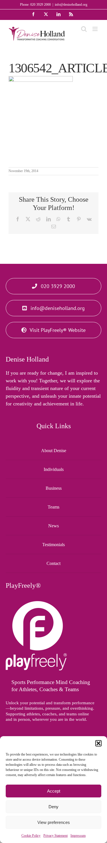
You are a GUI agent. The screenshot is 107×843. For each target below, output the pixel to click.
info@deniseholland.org (71, 5)
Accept (53, 791)
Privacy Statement (55, 836)
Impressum (78, 836)
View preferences (53, 822)
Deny (53, 806)
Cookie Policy (31, 836)
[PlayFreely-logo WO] (36, 604)
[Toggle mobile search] (84, 29)
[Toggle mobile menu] (95, 29)
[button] (98, 743)
